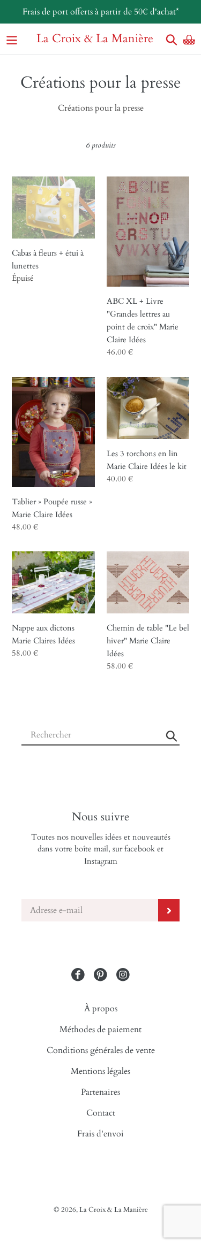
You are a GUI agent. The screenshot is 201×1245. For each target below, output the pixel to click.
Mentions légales (100, 1071)
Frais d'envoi (100, 1134)
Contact (100, 1113)
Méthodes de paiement (100, 1029)
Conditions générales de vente (101, 1050)
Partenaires (100, 1092)
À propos (100, 1009)
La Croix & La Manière (94, 39)
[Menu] (12, 39)
